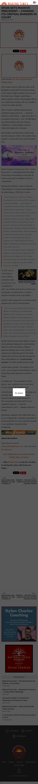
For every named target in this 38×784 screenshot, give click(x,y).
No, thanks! (19, 393)
